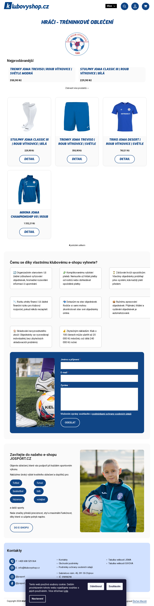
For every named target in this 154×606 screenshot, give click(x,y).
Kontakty (63, 559)
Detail (29, 159)
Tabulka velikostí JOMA (119, 559)
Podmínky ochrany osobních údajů (76, 567)
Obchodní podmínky (68, 563)
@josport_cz (22, 583)
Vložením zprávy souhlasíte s (96, 414)
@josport (20, 576)
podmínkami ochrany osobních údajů (111, 414)
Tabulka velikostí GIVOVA (120, 563)
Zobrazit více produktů (76, 88)
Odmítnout (96, 586)
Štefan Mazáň (140, 601)
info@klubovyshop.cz (29, 567)
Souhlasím (114, 586)
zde (66, 591)
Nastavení (37, 598)
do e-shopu (21, 527)
